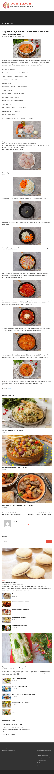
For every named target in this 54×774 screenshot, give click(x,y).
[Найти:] (27, 541)
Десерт (4, 580)
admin (11, 36)
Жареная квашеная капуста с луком (12, 430)
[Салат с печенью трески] (6, 683)
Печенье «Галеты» (17, 593)
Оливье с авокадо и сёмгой (19, 686)
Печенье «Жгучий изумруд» (19, 625)
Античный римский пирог (19, 617)
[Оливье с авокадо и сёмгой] (6, 691)
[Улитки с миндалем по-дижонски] (6, 707)
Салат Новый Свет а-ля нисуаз (20, 710)
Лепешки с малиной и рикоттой (21, 609)
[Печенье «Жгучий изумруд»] (6, 630)
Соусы (3, 28)
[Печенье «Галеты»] (6, 598)
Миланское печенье (9, 582)
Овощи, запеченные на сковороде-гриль (23, 694)
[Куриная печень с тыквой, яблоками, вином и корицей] (27, 503)
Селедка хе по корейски (9, 734)
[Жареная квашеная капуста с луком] (27, 428)
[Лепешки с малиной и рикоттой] (6, 614)
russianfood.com (12, 388)
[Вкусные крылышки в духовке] (6, 606)
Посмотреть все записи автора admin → (23, 524)
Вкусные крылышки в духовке (20, 601)
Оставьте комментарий (18, 36)
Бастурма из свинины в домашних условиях (14, 731)
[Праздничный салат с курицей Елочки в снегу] (27, 663)
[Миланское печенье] (27, 579)
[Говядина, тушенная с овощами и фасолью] (27, 466)
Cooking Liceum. (21, 3)
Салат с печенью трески (19, 678)
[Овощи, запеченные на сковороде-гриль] (6, 699)
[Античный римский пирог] (6, 622)
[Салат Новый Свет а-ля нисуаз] (6, 715)
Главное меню (8, 23)
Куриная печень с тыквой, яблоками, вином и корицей (17, 505)
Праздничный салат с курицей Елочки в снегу (19, 667)
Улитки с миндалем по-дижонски (21, 702)
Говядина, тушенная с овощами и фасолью (14, 467)
